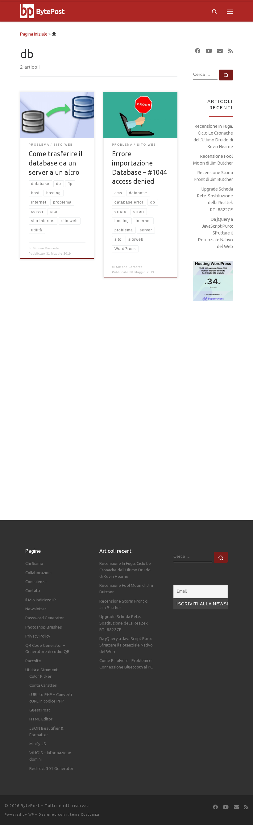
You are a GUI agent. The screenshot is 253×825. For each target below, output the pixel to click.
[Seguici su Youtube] (209, 51)
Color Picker (40, 676)
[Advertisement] (213, 405)
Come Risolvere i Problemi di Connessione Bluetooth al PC (126, 663)
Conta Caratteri (43, 685)
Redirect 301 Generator (51, 768)
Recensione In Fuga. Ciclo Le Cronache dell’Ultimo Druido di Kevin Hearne (213, 136)
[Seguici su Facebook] (198, 51)
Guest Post (39, 709)
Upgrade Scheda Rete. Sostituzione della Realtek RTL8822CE (215, 199)
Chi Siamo (34, 563)
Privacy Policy (37, 636)
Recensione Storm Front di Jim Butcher (213, 176)
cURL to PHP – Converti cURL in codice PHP (50, 697)
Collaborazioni (38, 572)
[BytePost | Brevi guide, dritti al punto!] (27, 10)
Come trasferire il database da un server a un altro (55, 163)
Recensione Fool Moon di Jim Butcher (213, 159)
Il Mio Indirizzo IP (40, 599)
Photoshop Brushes (43, 627)
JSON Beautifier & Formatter (46, 731)
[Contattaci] (220, 51)
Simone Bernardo (46, 248)
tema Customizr (85, 814)
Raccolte (33, 660)
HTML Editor (40, 718)
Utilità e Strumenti (42, 669)
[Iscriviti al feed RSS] (230, 51)
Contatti (32, 590)
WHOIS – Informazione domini (50, 756)
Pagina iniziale (34, 34)
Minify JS (37, 743)
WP (31, 814)
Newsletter (35, 608)
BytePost (30, 805)
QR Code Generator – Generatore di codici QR (47, 648)
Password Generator (44, 617)
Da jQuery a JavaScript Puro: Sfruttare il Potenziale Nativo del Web (215, 233)
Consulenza (36, 581)
